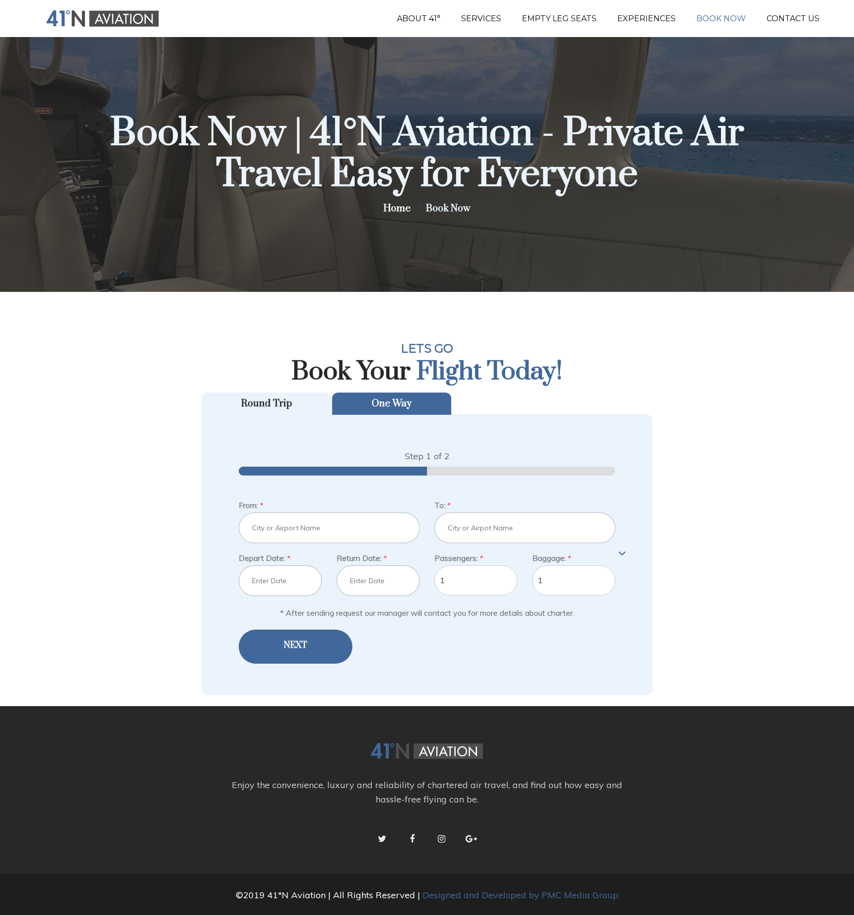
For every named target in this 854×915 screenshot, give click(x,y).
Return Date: (362, 558)
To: (442, 505)
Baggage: (551, 558)
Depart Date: (265, 558)
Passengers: (458, 558)
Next (295, 645)
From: (251, 505)
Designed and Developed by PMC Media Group (520, 895)
